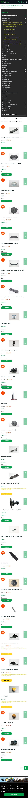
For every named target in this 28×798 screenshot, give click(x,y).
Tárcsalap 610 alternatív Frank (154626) (9, 217)
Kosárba (6, 147)
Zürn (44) (4, 98)
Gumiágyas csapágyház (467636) (8, 376)
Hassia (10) (5, 67)
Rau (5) (4, 57)
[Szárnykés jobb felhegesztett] (14, 636)
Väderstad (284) (6, 20)
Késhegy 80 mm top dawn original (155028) (10, 483)
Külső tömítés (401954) (6, 323)
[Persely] (14, 556)
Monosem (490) (6, 108)
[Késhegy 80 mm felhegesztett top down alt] (14, 130)
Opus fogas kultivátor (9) (9, 29)
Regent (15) (5, 91)
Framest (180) (6, 18)
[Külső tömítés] (14, 316)
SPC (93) (4, 77)
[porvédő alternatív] (14, 716)
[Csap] (14, 396)
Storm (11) (5, 95)
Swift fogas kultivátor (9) (9, 31)
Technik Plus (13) (6, 63)
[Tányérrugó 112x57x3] (14, 183)
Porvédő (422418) (4, 696)
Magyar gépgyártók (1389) (9, 104)
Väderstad (19, 5)
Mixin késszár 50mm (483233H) (8, 616)
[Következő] (26, 768)
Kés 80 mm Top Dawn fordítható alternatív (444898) (12, 270)
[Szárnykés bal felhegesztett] (14, 662)
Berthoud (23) (6, 85)
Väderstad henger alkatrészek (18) (12, 44)
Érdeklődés (6, 494)
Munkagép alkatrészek (11, 5)
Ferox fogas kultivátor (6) (9, 34)
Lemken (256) (6, 49)
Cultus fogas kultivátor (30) (10, 26)
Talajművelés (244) (7, 81)
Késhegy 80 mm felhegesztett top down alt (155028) (12, 137)
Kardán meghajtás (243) (9, 53)
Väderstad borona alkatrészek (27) (12, 42)
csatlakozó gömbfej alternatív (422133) (9, 350)
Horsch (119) (5, 46)
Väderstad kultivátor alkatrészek (8, 7)
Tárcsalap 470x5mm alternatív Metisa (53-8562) (11, 589)
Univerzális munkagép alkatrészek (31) (12, 59)
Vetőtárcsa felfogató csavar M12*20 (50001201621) (11, 536)
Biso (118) (4, 97)
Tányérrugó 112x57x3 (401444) (7, 190)
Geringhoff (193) (6, 87)
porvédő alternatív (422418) (7, 722)
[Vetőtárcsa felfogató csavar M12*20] (14, 529)
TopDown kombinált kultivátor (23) (12, 37)
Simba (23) (5, 89)
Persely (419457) (4, 563)
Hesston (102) (6, 65)
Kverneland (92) (6, 106)
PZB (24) (4, 61)
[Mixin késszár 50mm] (14, 609)
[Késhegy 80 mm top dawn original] (14, 476)
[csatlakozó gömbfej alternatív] (14, 343)
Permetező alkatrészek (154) (10, 93)
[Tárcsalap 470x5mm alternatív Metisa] (14, 583)
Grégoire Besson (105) (8, 51)
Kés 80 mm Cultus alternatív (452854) (9, 243)
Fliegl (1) (4, 110)
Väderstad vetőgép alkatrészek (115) (12, 22)
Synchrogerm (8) (7, 73)
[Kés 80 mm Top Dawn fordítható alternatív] (14, 263)
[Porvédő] (14, 689)
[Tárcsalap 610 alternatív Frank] (14, 210)
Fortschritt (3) (6, 79)
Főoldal (2, 5)
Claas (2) (4, 69)
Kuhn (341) (5, 47)
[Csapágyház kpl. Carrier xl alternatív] (14, 503)
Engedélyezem (14, 794)
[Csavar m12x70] (14, 450)
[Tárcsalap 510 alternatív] (14, 423)
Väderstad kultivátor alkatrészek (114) (12, 24)
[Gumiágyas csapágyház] (14, 370)
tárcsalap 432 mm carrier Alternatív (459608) (11, 163)
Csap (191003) (4, 403)
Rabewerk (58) (6, 102)
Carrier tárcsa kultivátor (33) (10, 39)
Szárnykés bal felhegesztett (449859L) (9, 669)
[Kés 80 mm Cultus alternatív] (14, 236)
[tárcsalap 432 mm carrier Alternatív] (14, 157)
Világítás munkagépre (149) (10, 71)
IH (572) (4, 55)
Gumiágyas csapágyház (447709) (8, 749)
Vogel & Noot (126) (7, 100)
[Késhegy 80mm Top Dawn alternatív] (14, 290)
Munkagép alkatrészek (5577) (10, 15)
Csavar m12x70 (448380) (6, 456)
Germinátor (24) (6, 75)
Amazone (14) (6, 83)
